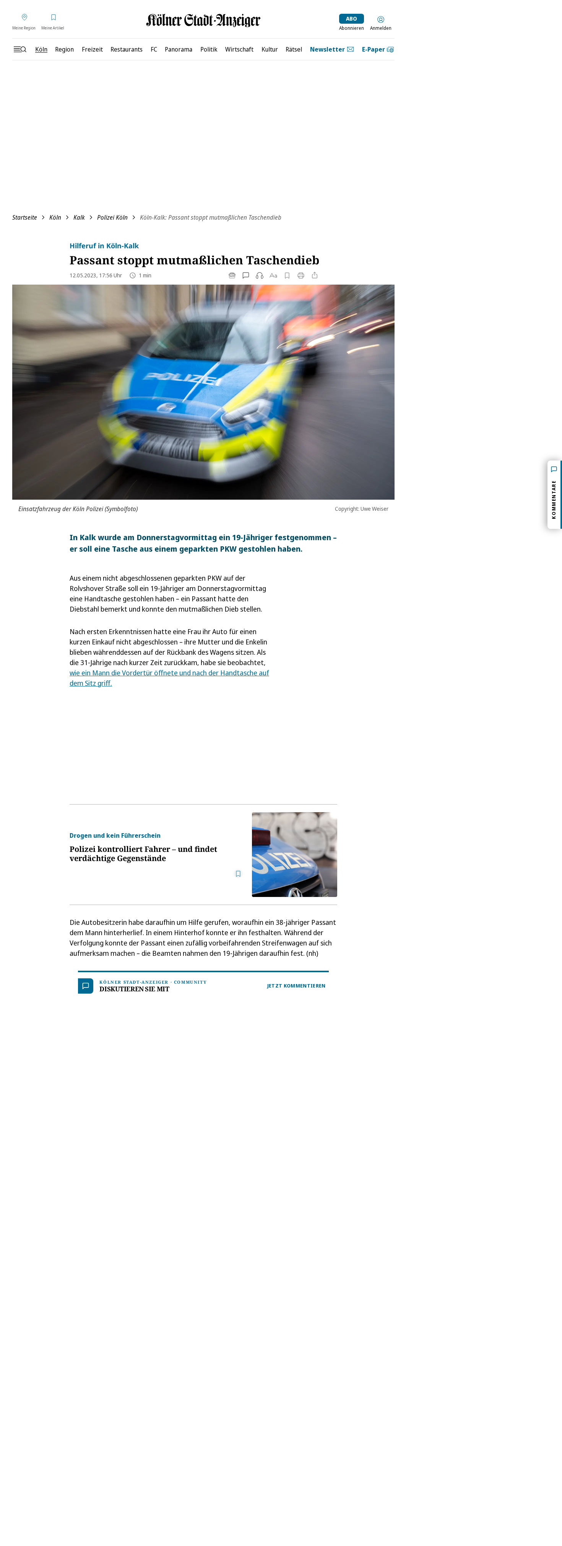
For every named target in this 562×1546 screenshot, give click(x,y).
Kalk (79, 217)
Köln (55, 217)
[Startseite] (203, 20)
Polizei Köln (112, 217)
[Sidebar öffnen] (20, 49)
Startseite (24, 217)
